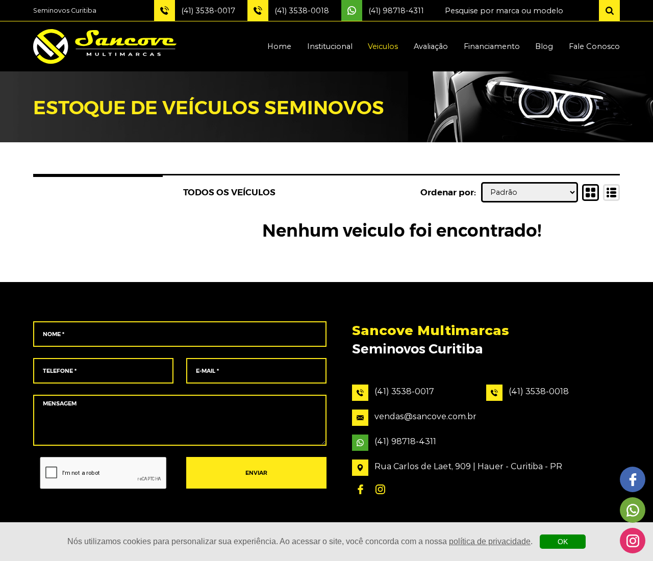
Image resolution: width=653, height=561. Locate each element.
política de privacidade (490, 541)
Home (279, 46)
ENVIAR (256, 473)
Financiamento (492, 46)
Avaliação (431, 46)
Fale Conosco (594, 46)
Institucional (330, 46)
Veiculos (383, 46)
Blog (544, 46)
